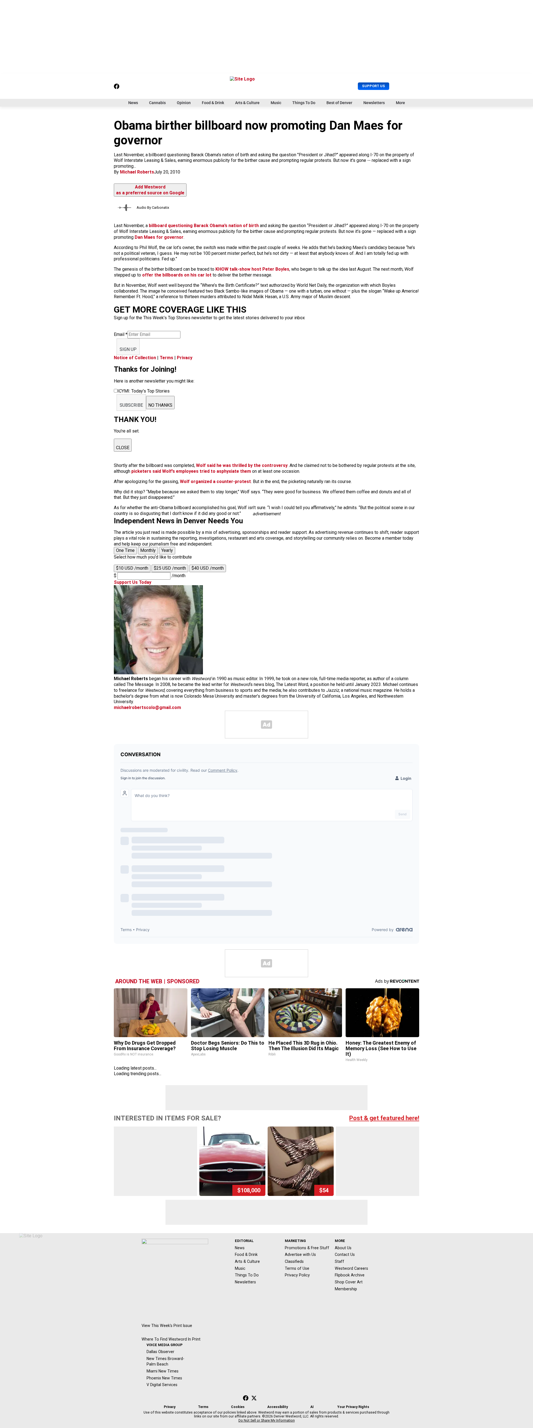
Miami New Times (162, 1371)
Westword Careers (351, 1268)
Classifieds (294, 1261)
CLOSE (122, 447)
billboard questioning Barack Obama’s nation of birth (204, 225)
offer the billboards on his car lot (177, 275)
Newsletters (374, 102)
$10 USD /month (132, 568)
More (400, 102)
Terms (166, 357)
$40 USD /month (208, 568)
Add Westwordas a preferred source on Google (150, 189)
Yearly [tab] (167, 550)
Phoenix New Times (164, 1378)
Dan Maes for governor (159, 237)
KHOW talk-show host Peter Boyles (252, 269)
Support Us (373, 86)
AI (312, 1407)
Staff (339, 1261)
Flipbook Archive (349, 1275)
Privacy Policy (297, 1275)
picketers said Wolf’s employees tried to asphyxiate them (191, 471)
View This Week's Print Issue (167, 1325)
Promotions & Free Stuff (307, 1248)
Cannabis (157, 102)
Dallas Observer (160, 1351)
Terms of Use (297, 1268)
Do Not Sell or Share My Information (266, 1420)
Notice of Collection (135, 357)
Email (120, 334)
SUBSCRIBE (131, 405)
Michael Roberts (137, 172)
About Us (343, 1248)
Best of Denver (339, 102)
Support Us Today (132, 582)
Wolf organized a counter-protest (215, 481)
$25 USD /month (170, 568)
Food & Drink (213, 102)
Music (276, 102)
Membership (346, 1289)
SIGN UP (128, 349)
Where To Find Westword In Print (171, 1339)
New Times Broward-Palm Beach (165, 1361)
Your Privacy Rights (353, 1407)
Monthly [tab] (148, 550)
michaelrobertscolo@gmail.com (147, 707)
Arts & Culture (247, 102)
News (133, 102)
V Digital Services (162, 1384)
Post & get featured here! (384, 1118)
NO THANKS (160, 405)
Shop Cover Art (349, 1282)
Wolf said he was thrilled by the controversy (242, 465)
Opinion (184, 102)
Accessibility (277, 1407)
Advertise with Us (300, 1254)
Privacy (184, 357)
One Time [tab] (125, 550)
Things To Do (303, 102)
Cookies (238, 1407)
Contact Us (345, 1254)
